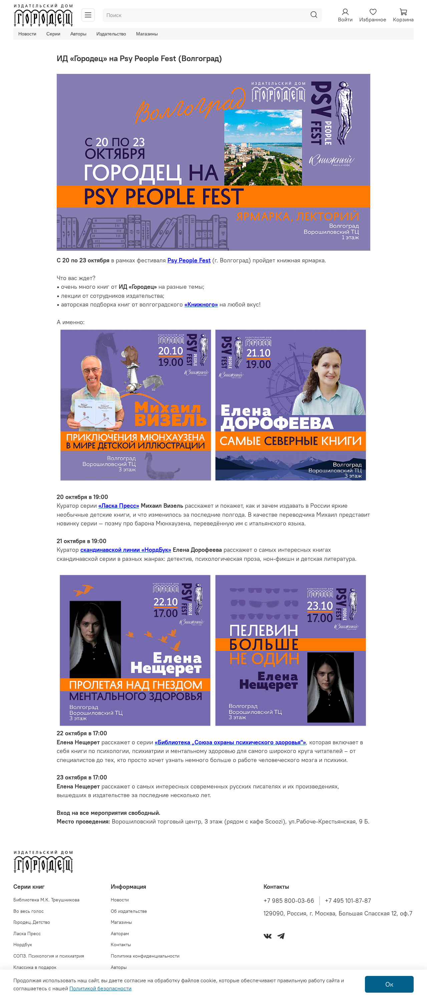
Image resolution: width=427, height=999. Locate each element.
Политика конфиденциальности (145, 956)
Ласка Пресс (27, 933)
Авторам (120, 933)
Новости (27, 33)
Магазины (147, 33)
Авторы (78, 33)
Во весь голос (28, 911)
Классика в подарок (34, 967)
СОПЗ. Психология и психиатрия (48, 956)
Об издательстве (129, 911)
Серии (53, 33)
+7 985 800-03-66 (289, 900)
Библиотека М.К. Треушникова (46, 900)
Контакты (121, 945)
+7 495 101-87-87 (348, 900)
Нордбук (22, 945)
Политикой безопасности (100, 988)
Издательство (111, 33)
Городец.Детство (31, 922)
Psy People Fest (188, 260)
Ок (389, 984)
